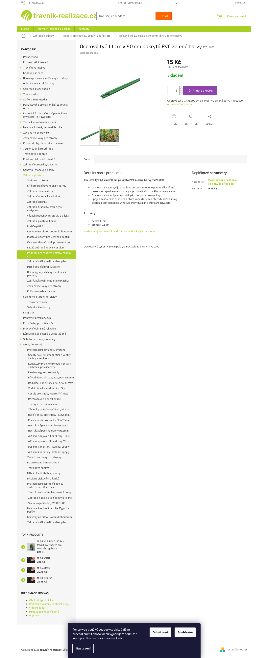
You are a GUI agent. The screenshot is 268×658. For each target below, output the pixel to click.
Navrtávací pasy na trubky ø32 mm (48, 431)
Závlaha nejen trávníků (36, 133)
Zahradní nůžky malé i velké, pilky (47, 262)
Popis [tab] (87, 159)
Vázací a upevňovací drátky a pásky (48, 216)
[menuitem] (25, 29)
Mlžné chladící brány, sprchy (44, 267)
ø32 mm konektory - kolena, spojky (49, 452)
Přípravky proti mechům (37, 318)
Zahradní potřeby (33, 175)
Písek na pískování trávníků (39, 159)
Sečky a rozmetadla (35, 100)
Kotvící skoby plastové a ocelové (43, 143)
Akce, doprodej (32, 345)
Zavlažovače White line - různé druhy (49, 493)
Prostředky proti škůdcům (38, 323)
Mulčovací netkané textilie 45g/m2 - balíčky (48, 510)
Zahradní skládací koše (40, 191)
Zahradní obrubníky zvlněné (43, 197)
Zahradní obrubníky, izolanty (40, 165)
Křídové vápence (33, 73)
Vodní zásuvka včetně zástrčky (46, 388)
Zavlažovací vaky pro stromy (40, 138)
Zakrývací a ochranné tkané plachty (48, 281)
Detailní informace (178, 105)
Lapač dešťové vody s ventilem (45, 248)
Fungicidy (29, 313)
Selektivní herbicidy (39, 307)
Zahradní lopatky (37, 202)
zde (119, 638)
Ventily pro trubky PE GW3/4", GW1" (48, 394)
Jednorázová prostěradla (38, 149)
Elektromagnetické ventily (43, 372)
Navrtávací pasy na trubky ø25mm (48, 426)
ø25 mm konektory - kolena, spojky (49, 447)
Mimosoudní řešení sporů (44, 612)
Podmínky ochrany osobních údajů (49, 604)
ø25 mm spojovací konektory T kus (49, 436)
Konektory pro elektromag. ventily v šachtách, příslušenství (49, 365)
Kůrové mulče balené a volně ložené (44, 334)
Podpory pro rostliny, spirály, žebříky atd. (49, 254)
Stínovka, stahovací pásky (38, 170)
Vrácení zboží (37, 608)
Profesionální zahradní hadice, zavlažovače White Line (45, 485)
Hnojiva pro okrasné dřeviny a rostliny (45, 78)
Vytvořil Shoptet (237, 650)
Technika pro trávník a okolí (39, 122)
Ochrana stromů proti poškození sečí (49, 242)
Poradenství (30, 57)
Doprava (34, 616)
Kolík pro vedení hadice (41, 291)
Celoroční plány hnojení (37, 89)
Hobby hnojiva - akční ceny (38, 84)
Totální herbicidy (37, 302)
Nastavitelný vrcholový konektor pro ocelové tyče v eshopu (119, 231)
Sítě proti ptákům (37, 180)
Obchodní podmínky (130, 3)
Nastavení (83, 648)
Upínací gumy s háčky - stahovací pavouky (46, 274)
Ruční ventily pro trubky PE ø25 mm (49, 415)
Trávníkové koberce (35, 154)
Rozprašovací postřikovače (44, 399)
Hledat (163, 16)
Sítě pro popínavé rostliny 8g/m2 (46, 186)
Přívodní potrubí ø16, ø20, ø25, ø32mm (51, 378)
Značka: (89, 53)
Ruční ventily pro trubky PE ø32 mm (49, 420)
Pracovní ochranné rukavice (39, 329)
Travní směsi (30, 94)
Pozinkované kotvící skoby (43, 463)
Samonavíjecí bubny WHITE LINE (46, 503)
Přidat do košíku (203, 90)
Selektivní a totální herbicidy (40, 297)
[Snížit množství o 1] (181, 93)
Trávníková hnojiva (34, 68)
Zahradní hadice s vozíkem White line (50, 498)
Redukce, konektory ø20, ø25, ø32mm (50, 383)
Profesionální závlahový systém (46, 350)
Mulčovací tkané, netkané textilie (42, 127)
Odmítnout (160, 632)
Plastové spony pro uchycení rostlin (48, 237)
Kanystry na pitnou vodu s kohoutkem (49, 232)
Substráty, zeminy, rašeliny (39, 339)
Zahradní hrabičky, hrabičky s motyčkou (44, 208)
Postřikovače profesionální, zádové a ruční (45, 106)
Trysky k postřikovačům (42, 404)
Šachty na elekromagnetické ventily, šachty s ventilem (49, 356)
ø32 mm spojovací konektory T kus (49, 441)
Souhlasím (185, 632)
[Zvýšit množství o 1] (181, 88)
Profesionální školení (35, 62)
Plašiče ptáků (35, 226)
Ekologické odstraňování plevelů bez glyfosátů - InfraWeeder (45, 115)
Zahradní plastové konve (42, 221)
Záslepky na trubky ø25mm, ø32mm (49, 410)
